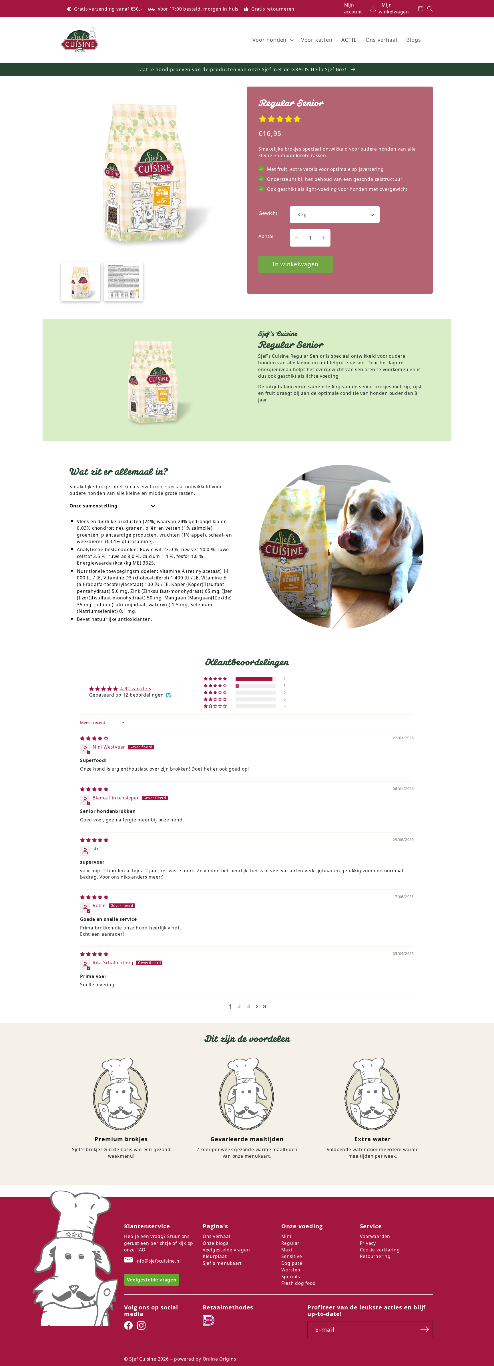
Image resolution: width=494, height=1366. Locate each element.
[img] (94, 738)
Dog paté (291, 1263)
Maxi (286, 1250)
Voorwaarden (375, 1236)
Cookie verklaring (380, 1250)
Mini (286, 1236)
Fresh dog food (298, 1283)
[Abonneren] (425, 1329)
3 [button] (248, 1006)
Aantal (265, 236)
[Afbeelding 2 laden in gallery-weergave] (123, 281)
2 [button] (239, 1006)
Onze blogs (215, 1243)
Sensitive (291, 1256)
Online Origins (219, 1359)
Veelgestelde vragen (226, 1250)
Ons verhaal (216, 1236)
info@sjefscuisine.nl (158, 1261)
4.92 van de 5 (135, 688)
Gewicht (268, 213)
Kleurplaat (215, 1256)
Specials (290, 1276)
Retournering (375, 1256)
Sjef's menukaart (222, 1263)
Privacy (368, 1243)
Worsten (290, 1270)
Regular (290, 1243)
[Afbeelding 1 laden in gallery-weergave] (80, 281)
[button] (272, 40)
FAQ (141, 1250)
